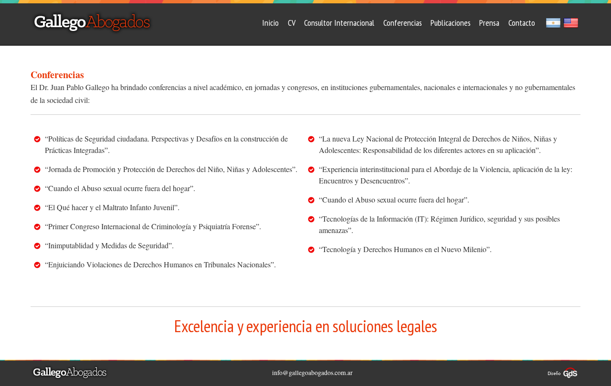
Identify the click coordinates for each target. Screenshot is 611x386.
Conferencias (402, 22)
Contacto (521, 22)
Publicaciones (451, 22)
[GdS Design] (563, 370)
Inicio (270, 22)
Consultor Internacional (339, 22)
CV (291, 22)
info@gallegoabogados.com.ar (312, 372)
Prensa (489, 22)
